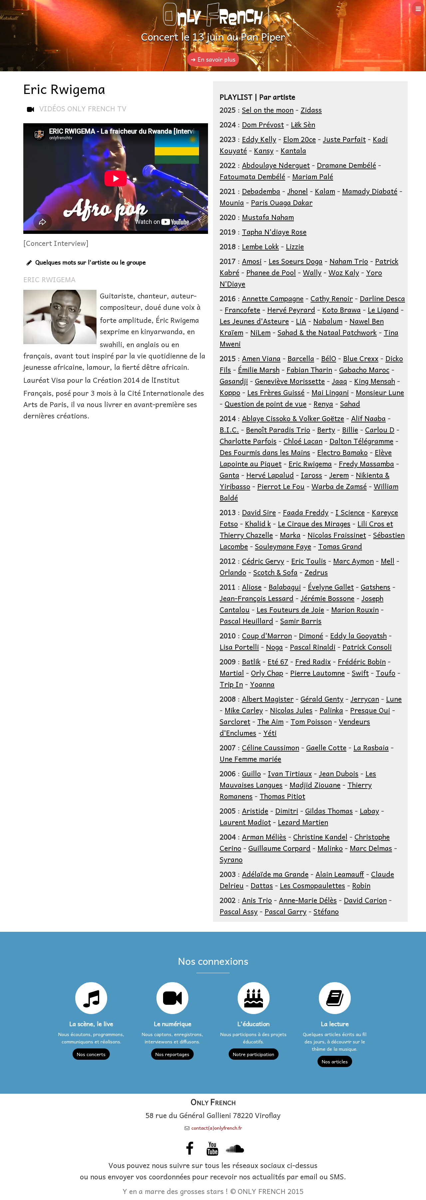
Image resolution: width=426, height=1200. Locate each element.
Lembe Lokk (260, 246)
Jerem (339, 474)
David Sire (259, 512)
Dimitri (286, 810)
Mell (387, 560)
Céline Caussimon (270, 747)
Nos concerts (91, 1054)
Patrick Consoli (367, 646)
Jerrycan (364, 698)
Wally (312, 272)
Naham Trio (348, 261)
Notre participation (253, 1054)
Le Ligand (383, 309)
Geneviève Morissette (290, 380)
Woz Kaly (343, 272)
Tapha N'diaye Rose (274, 231)
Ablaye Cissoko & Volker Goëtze (293, 418)
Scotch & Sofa (275, 572)
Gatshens (375, 586)
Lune (394, 698)
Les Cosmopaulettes (312, 885)
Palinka (331, 710)
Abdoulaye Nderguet (276, 165)
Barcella (301, 358)
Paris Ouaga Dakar (282, 202)
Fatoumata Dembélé (252, 176)
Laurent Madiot (245, 822)
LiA (301, 320)
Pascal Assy (239, 911)
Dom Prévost (263, 124)
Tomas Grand (340, 546)
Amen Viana (261, 358)
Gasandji (234, 380)
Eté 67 (278, 661)
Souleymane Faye (283, 546)
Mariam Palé (312, 176)
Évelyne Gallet (331, 586)
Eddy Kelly (259, 139)
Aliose (252, 586)
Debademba (261, 191)
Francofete (242, 309)
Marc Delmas (371, 848)
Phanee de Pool (271, 272)
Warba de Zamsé (339, 486)
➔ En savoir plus (213, 59)
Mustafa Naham (268, 217)
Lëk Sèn (303, 124)
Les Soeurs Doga (295, 261)
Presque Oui (370, 710)
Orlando (233, 572)
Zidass (311, 109)
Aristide (255, 810)
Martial (232, 672)
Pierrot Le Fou (281, 486)
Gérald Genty (322, 698)
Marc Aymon (353, 560)
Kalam (325, 191)
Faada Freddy (305, 512)
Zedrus (316, 572)
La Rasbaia (371, 747)
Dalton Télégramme (361, 440)
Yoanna (262, 684)
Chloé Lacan (303, 440)
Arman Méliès (264, 836)
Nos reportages (172, 1054)
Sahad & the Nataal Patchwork (327, 332)
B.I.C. (229, 429)
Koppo (230, 392)
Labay (369, 810)
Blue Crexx (360, 358)
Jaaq (339, 380)
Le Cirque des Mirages (314, 523)
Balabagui (285, 586)
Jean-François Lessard (257, 598)
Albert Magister (268, 698)
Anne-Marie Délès (308, 899)
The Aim (270, 721)
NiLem (260, 332)
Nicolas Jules (291, 710)
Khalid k (258, 523)
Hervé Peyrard (291, 309)
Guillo (251, 773)
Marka (290, 534)
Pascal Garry (286, 911)
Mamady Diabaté (369, 191)
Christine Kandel (320, 836)
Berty (326, 429)
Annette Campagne (273, 298)
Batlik (251, 661)
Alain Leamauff (340, 874)
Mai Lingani (330, 392)
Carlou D (379, 429)
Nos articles (335, 1061)
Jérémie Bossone (327, 598)
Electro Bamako (342, 452)
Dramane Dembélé (346, 165)
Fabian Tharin (309, 369)
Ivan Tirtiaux (290, 773)
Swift (360, 672)
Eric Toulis (308, 560)
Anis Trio (257, 899)
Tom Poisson (311, 721)
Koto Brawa (341, 309)
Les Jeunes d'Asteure (254, 320)
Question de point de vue (266, 403)
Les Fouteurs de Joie (290, 609)
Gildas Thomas (329, 810)
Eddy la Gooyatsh (358, 635)
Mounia (232, 202)
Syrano (231, 859)
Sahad (350, 403)
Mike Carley (244, 710)
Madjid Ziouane (315, 784)
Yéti (270, 732)
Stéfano (326, 911)
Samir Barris (300, 620)
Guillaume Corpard (279, 848)
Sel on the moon (268, 109)
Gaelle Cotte (326, 747)
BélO (328, 358)
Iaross (311, 474)
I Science (350, 512)
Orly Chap (267, 672)
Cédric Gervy (263, 560)
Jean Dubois (338, 773)
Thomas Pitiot (282, 796)
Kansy (264, 150)
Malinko (330, 848)
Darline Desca (382, 298)
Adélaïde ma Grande (275, 874)
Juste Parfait (344, 139)
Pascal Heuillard (246, 620)
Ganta (229, 474)
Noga (274, 646)
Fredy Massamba (366, 463)
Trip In (231, 684)
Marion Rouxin (355, 609)
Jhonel (297, 191)
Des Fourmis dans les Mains (265, 452)
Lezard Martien (303, 822)
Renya (323, 403)
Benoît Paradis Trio (278, 429)
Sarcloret (235, 721)
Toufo (385, 672)
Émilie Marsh (259, 369)
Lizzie (295, 246)
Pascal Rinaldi (312, 646)
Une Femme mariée (250, 758)
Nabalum (327, 320)
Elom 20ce (299, 139)
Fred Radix (313, 661)
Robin (361, 885)
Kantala (293, 150)
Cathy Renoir (332, 298)
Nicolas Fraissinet (337, 534)
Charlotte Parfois (248, 440)
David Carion (365, 899)
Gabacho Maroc (364, 369)
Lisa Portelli (239, 646)
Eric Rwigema (310, 463)
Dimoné (311, 635)
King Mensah (374, 380)
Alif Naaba (368, 418)
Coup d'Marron (267, 635)
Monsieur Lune (380, 392)
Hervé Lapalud (270, 474)
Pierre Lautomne (317, 672)
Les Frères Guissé (276, 392)
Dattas (262, 885)
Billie (350, 429)
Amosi (252, 261)
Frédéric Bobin (362, 661)
